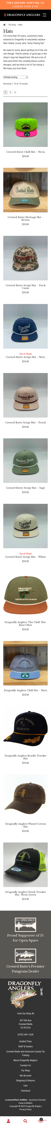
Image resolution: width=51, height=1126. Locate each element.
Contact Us (25, 1065)
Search (25, 1121)
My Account (25, 1075)
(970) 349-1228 (25, 1034)
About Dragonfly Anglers (25, 1060)
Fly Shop (12, 25)
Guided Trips (25, 1041)
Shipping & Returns (25, 1080)
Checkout (25, 1090)
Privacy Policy (25, 1109)
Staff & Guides (25, 1046)
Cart (25, 1085)
